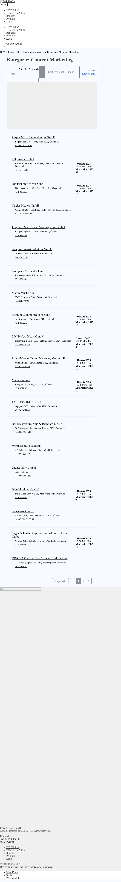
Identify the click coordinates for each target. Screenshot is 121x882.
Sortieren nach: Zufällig (61, 72)
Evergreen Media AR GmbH (29, 271)
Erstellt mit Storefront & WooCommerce (32, 867)
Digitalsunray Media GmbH (29, 183)
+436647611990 (22, 301)
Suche (9, 875)
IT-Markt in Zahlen (15, 13)
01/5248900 (20, 544)
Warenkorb (12, 878)
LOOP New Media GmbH (28, 336)
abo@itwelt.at (7, 842)
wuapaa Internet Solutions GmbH (32, 249)
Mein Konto (12, 872)
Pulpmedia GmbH (23, 159)
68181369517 (21, 566)
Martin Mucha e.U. (23, 293)
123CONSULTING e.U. (27, 402)
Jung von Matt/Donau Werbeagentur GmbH (38, 227)
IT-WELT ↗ (12, 10)
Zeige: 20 (59, 581)
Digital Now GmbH (24, 467)
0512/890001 (21, 279)
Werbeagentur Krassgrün (26, 445)
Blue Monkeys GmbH (25, 489)
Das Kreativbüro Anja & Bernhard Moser (37, 424)
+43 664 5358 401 (23, 454)
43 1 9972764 (21, 235)
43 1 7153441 (21, 497)
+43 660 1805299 (23, 475)
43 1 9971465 (21, 388)
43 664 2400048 (22, 410)
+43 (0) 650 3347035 (10, 839)
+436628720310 (22, 344)
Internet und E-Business (46, 52)
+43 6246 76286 (22, 366)
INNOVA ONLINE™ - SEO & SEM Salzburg (40, 558)
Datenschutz (6, 867)
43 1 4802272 (21, 323)
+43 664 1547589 (23, 432)
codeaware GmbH (23, 511)
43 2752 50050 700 (23, 213)
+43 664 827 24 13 (23, 145)
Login (9, 21)
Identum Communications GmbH (32, 314)
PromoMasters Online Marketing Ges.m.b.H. (39, 358)
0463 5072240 (21, 257)
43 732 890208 (22, 170)
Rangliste (11, 16)
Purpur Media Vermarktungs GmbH (33, 137)
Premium (10, 18)
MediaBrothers (21, 380)
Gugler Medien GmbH (25, 205)
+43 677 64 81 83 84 (24, 519)
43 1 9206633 (21, 192)
